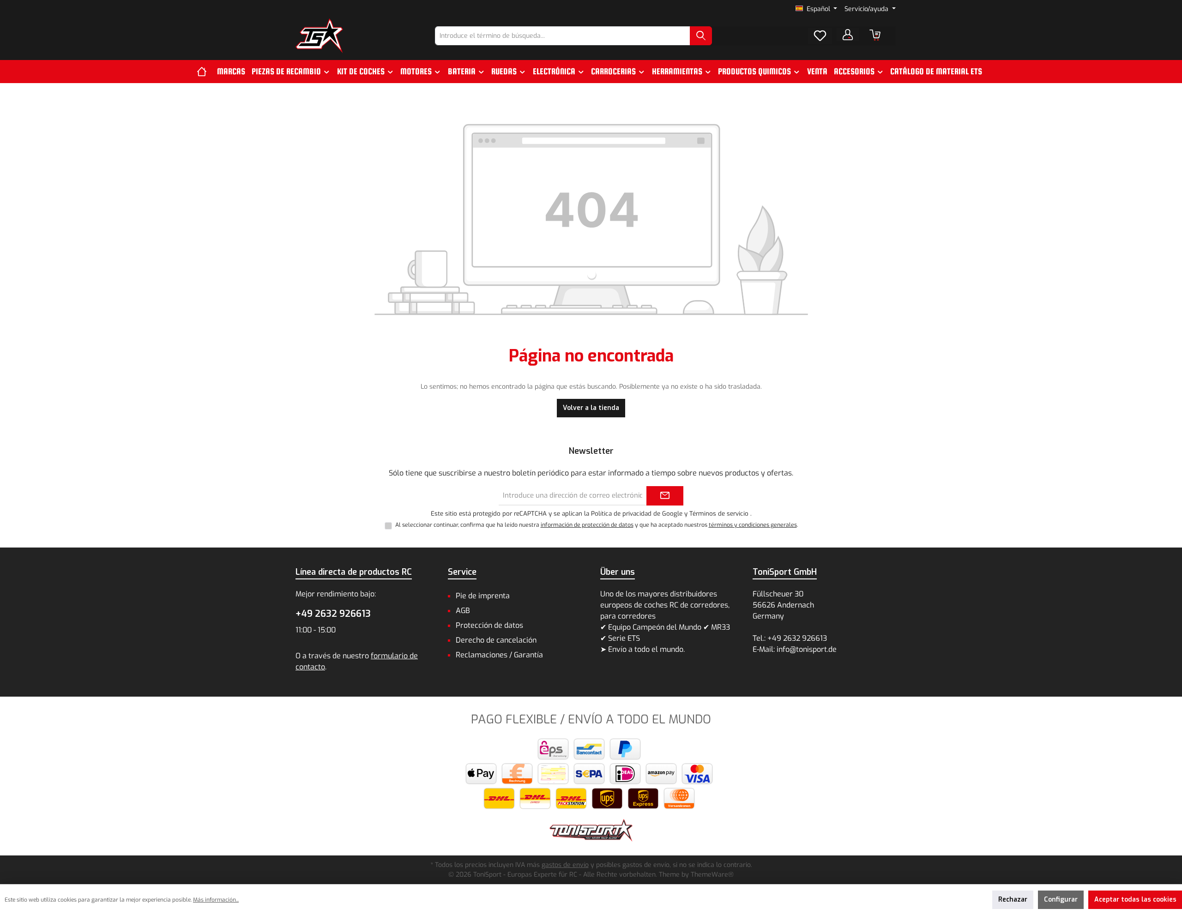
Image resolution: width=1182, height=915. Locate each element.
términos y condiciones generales (753, 525)
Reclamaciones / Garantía (499, 655)
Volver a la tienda (591, 407)
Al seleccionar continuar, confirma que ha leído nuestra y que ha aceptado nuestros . (596, 525)
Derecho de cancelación (496, 640)
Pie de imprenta (483, 596)
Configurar (1061, 899)
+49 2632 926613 (333, 614)
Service (462, 572)
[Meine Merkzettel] (820, 36)
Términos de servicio (718, 514)
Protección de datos (489, 625)
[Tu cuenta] (848, 34)
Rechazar (1012, 899)
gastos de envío (565, 865)
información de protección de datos (587, 525)
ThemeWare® (712, 874)
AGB (463, 610)
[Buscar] (701, 35)
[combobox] (562, 35)
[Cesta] (874, 35)
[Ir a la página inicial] (319, 35)
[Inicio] (205, 71)
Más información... (216, 899)
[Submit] (664, 496)
